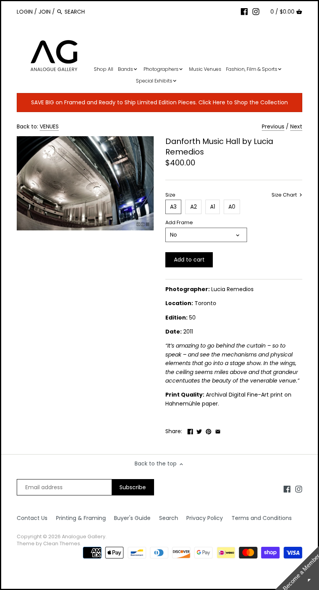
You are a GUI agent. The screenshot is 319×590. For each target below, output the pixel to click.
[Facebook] (244, 11)
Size (170, 195)
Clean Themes (61, 543)
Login (25, 12)
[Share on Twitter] (199, 430)
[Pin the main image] (208, 430)
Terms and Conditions (261, 518)
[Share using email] (218, 430)
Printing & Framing (81, 518)
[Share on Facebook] (190, 430)
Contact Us (32, 518)
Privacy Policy (204, 518)
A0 (231, 207)
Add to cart (189, 259)
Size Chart (285, 195)
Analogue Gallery (83, 536)
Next (296, 126)
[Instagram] (255, 11)
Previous (273, 126)
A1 (212, 207)
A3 (173, 207)
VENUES (49, 126)
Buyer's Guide (132, 518)
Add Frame (179, 222)
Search (168, 518)
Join (45, 12)
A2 (193, 207)
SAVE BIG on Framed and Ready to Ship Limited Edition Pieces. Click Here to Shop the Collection (159, 102)
